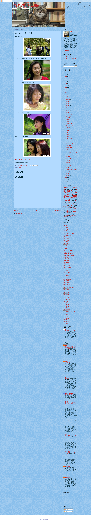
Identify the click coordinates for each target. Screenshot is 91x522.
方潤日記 (66, 361)
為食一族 (70, 194)
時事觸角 (66, 187)
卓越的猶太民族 (69, 116)
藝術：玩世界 (66, 296)
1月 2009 (68, 175)
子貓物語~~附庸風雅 (26, 6)
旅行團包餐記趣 (69, 127)
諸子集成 (67, 149)
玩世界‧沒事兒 (67, 329)
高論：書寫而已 (66, 319)
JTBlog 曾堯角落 (68, 451)
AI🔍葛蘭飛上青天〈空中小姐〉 (70, 330)
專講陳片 (68, 211)
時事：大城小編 (66, 241)
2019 (66, 76)
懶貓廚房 (75, 214)
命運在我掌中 (68, 162)
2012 (66, 89)
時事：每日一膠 (66, 245)
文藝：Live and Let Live (68, 236)
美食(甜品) (70, 216)
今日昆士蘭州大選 (69, 132)
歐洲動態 (66, 345)
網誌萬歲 (67, 136)
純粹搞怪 (75, 207)
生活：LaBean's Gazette (68, 265)
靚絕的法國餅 (68, 158)
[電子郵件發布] (30, 165)
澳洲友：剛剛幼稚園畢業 (68, 250)
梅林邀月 (66, 419)
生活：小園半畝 (66, 275)
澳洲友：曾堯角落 (66, 257)
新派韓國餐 (68, 130)
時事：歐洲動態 (66, 243)
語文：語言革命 (66, 306)
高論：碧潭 (65, 323)
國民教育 (71, 203)
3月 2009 (68, 112)
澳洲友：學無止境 (66, 252)
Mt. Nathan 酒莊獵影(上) (25, 159)
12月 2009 (68, 96)
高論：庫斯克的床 (66, 314)
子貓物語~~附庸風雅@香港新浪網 (70, 58)
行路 (66, 141)
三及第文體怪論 (73, 215)
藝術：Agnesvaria (66, 284)
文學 (70, 189)
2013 (66, 87)
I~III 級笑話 (74, 209)
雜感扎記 (74, 197)
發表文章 (67, 509)
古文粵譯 (75, 211)
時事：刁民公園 (66, 240)
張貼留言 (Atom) (19, 213)
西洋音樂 (72, 206)
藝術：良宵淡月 (66, 297)
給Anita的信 (67, 420)
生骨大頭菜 (68, 128)
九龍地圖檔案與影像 (68, 362)
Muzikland (67, 401)
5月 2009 (68, 109)
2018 (66, 78)
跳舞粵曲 (67, 119)
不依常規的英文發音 (69, 138)
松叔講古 (67, 215)
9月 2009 (68, 101)
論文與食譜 (67, 378)
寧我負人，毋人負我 (68, 394)
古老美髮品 (68, 134)
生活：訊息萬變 (66, 282)
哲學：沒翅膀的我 (66, 227)
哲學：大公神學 (66, 225)
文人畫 (66, 478)
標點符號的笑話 (69, 147)
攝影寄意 (20, 167)
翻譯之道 (68, 210)
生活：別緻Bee (66, 270)
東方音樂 (73, 205)
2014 (66, 85)
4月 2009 (68, 110)
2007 (66, 179)
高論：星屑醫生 (66, 318)
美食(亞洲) (65, 216)
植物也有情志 (68, 160)
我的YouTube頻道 (66, 60)
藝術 (67, 214)
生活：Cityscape (66, 263)
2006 (66, 181)
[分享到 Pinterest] (37, 165)
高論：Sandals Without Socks (69, 311)
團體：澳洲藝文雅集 (67, 235)
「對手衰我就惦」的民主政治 (71, 152)
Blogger (50, 519)
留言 (66, 511)
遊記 (71, 214)
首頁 (37, 211)
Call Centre (68, 156)
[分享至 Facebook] (36, 165)
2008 (66, 177)
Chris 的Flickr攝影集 (67, 56)
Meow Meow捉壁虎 (69, 163)
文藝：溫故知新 (66, 238)
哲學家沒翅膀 (67, 466)
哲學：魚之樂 (66, 229)
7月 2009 (68, 105)
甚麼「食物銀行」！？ (70, 114)
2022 (66, 72)
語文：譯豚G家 (66, 307)
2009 (66, 94)
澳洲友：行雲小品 (66, 258)
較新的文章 (17, 211)
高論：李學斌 (66, 321)
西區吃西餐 (68, 171)
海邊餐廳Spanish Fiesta (70, 145)
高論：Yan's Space (67, 313)
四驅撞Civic (68, 151)
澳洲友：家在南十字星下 (68, 253)
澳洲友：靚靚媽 (66, 260)
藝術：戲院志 (66, 291)
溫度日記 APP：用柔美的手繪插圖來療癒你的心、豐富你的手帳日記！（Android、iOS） (70, 403)
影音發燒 (75, 210)
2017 (66, 79)
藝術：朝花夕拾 (66, 292)
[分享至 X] (35, 165)
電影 (75, 192)
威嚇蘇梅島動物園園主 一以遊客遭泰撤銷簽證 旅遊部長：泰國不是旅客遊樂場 (70, 347)
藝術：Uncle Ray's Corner (68, 287)
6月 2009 (68, 107)
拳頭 (66, 467)
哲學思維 (69, 207)
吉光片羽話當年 (70, 190)
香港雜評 (66, 434)
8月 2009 (68, 103)
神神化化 (65, 206)
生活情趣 (70, 199)
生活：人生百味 (66, 268)
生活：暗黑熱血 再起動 (67, 279)
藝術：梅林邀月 (66, 294)
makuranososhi (68, 477)
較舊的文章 (58, 211)
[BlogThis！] (33, 165)
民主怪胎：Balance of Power (71, 169)
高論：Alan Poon (66, 309)
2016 (66, 81)
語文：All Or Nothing (67, 299)
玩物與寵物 (67, 201)
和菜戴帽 (67, 121)
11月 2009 (68, 98)
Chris (72, 31)
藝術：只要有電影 (66, 289)
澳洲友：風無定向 (66, 262)
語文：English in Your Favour (69, 301)
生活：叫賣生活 (66, 274)
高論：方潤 (65, 316)
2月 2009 (68, 173)
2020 (66, 74)
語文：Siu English (66, 302)
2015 (66, 83)
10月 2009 (68, 99)
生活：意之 (65, 277)
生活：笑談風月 (66, 280)
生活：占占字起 (66, 272)
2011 (66, 90)
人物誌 (67, 209)
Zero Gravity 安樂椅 (69, 125)
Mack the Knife (68, 154)
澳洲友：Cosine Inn (67, 248)
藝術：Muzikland (66, 285)
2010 (66, 92)
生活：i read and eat (67, 267)
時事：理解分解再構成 (67, 247)
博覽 (67, 212)
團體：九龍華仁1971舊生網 (68, 233)
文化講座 (72, 212)
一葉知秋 (67, 167)
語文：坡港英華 (66, 304)
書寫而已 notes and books (70, 393)
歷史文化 (66, 196)
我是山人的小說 (69, 123)
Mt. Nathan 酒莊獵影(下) (70, 139)
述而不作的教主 (69, 165)
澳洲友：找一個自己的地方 (68, 255)
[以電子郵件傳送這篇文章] (32, 165)
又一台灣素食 (68, 117)
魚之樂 (66, 377)
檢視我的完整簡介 (66, 50)
